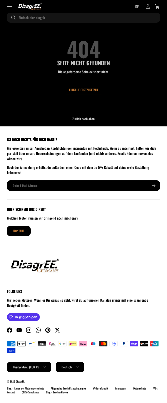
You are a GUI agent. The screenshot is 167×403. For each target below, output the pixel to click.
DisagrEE (20, 381)
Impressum (120, 388)
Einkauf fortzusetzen (83, 89)
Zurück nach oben (83, 118)
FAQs (155, 388)
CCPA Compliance (30, 392)
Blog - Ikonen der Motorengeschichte (25, 388)
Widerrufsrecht (100, 388)
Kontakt (18, 230)
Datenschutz (139, 388)
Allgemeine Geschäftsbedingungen (68, 388)
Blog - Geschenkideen (57, 392)
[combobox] (83, 18)
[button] (157, 6)
